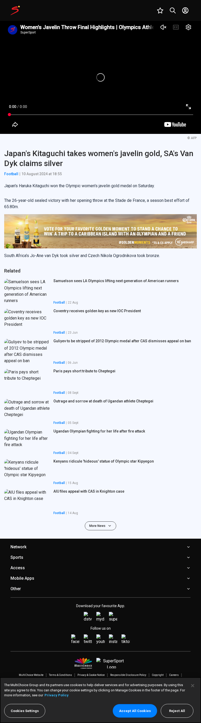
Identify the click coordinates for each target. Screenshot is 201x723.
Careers (174, 675)
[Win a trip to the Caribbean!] (100, 231)
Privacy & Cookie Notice (91, 675)
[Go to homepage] (15, 10)
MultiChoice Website (31, 675)
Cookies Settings (25, 711)
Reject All (177, 711)
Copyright (158, 675)
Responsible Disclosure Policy (128, 675)
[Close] (192, 685)
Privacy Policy (56, 695)
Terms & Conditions (60, 675)
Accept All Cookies (135, 711)
